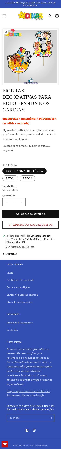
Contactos (12, 330)
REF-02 (27, 178)
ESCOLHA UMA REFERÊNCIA (24, 171)
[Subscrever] (50, 418)
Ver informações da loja (20, 247)
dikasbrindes (24, 445)
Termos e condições (18, 287)
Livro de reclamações (20, 302)
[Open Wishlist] (5, 444)
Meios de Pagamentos (20, 322)
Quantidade (8, 196)
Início (10, 272)
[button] (4, 16)
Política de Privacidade (20, 280)
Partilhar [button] (11, 254)
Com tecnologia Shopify (39, 445)
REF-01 (10, 178)
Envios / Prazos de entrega (22, 295)
